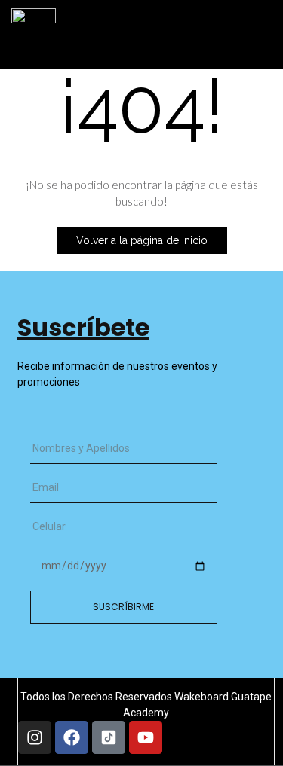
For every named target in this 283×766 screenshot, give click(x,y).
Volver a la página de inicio (142, 240)
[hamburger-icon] (246, 27)
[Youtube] (145, 737)
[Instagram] (34, 737)
